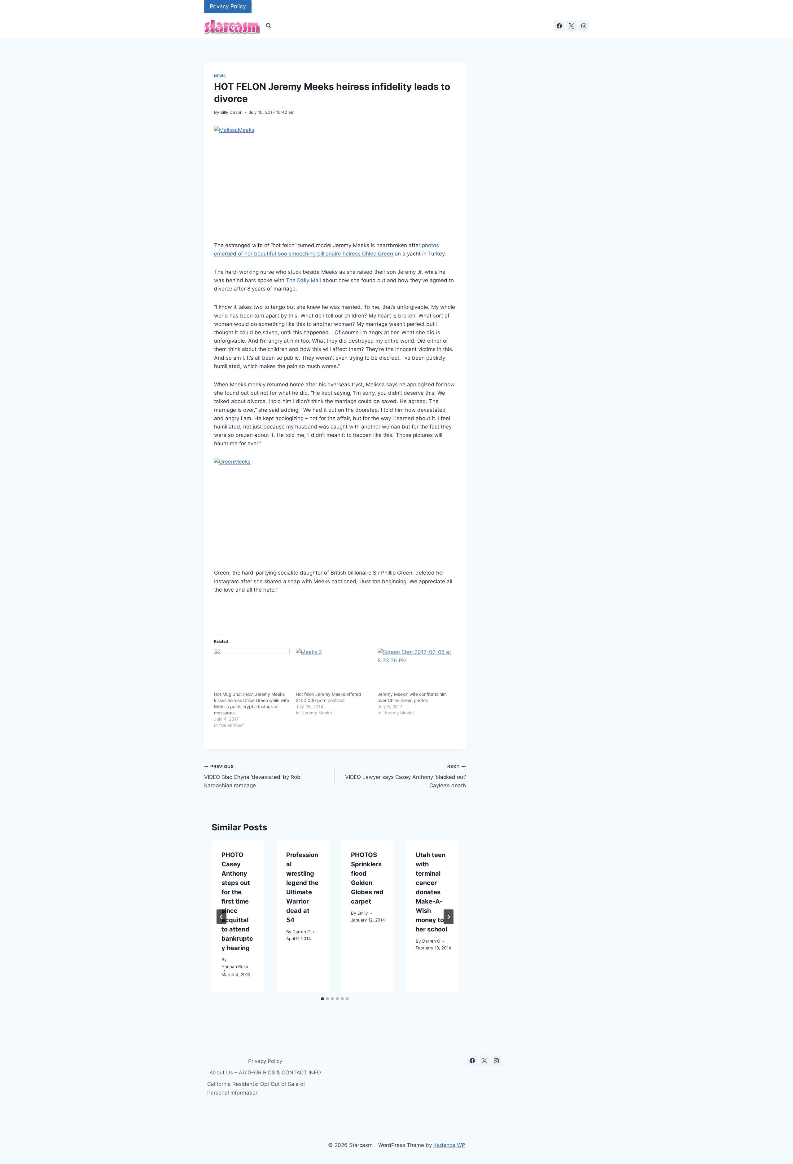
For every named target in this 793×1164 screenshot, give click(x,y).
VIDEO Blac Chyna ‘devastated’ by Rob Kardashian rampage (252, 776)
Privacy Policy (228, 6)
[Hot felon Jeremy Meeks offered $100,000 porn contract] (333, 669)
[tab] (322, 998)
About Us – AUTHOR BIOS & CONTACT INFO (265, 1072)
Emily (362, 913)
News (220, 75)
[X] (571, 25)
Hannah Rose (234, 966)
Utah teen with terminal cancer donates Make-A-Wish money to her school (431, 892)
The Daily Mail (303, 280)
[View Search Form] (268, 25)
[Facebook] (559, 25)
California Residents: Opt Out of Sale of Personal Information (256, 1088)
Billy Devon (231, 112)
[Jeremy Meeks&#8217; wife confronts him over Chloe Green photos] (415, 669)
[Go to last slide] (221, 916)
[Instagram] (583, 25)
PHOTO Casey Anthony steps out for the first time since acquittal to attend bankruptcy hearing (237, 901)
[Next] (448, 916)
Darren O (301, 932)
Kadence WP (449, 1145)
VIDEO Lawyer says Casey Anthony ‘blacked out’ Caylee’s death (405, 776)
